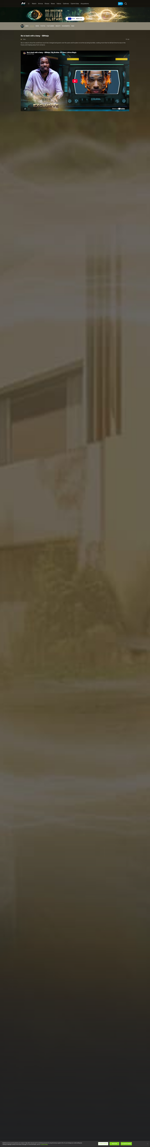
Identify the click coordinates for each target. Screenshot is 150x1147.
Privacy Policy (44, 1144)
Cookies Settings (103, 1143)
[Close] (147, 1143)
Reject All (114, 1143)
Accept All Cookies (126, 1143)
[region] (75, 1144)
